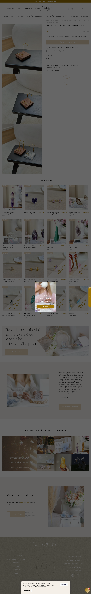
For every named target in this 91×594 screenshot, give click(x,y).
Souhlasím (64, 584)
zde (45, 587)
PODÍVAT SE (45, 306)
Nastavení (27, 590)
